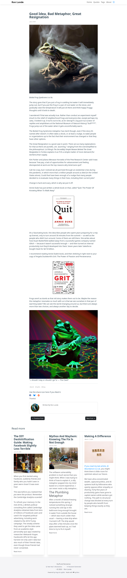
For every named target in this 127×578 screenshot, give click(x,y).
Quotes (96, 2)
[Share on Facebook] (30, 395)
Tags (103, 2)
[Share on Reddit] (39, 395)
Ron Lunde (18, 2)
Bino (77, 572)
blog (43, 387)
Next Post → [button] (90, 418)
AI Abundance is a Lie (96, 467)
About (108, 2)
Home (89, 2)
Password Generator (74, 567)
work (32, 387)
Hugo (57, 572)
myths (38, 387)
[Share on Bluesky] (34, 395)
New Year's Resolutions (54, 567)
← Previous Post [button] (37, 418)
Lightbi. (62, 572)
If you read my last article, (95, 466)
